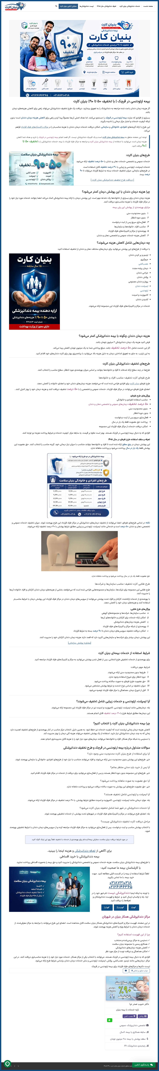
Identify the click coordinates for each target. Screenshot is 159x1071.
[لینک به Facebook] (15, 1066)
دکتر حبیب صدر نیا (139, 1004)
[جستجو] (56, 6)
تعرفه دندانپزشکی (85, 851)
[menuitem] (148, 6)
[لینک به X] (18, 1066)
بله (132, 907)
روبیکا (119, 907)
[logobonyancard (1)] (15, 6)
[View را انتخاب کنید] (126, 970)
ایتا (105, 907)
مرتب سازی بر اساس (140, 970)
